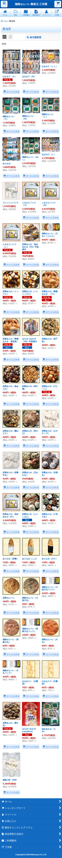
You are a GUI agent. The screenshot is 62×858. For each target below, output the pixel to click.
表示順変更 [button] (35, 37)
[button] (4, 4)
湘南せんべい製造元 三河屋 (31, 4)
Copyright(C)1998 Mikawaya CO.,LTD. (31, 855)
